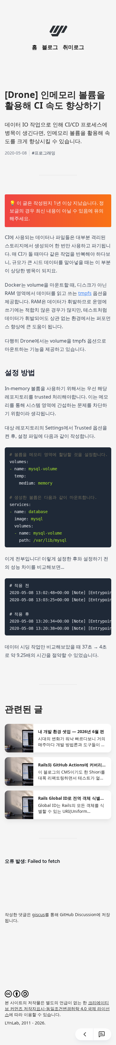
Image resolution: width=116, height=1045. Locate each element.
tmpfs (85, 293)
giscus (38, 914)
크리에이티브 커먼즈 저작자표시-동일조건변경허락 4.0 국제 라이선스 (57, 1008)
